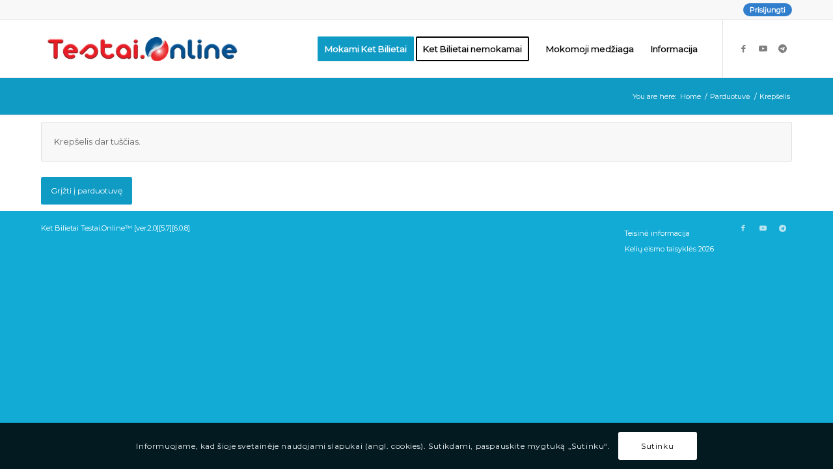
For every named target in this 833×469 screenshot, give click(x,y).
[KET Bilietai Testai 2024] (142, 49)
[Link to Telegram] (782, 48)
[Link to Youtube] (762, 48)
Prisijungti (767, 9)
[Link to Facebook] (743, 48)
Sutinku (657, 446)
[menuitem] (764, 10)
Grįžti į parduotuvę (86, 190)
